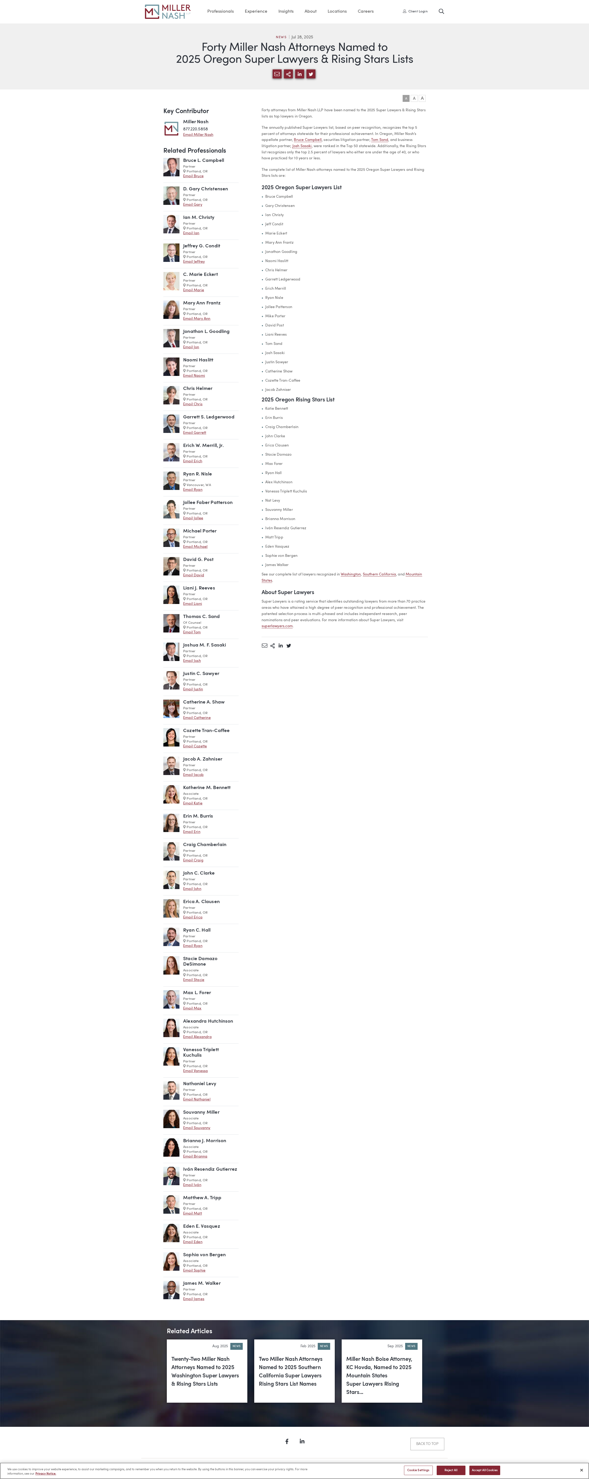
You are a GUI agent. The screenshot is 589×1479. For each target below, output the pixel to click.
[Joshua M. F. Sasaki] (171, 653)
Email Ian (191, 233)
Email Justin (193, 689)
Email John (192, 889)
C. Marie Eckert (200, 274)
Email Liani (192, 604)
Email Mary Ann (197, 319)
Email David (193, 575)
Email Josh (192, 661)
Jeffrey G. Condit (201, 246)
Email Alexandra (197, 1037)
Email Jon (191, 347)
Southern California (379, 574)
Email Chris (192, 404)
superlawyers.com (277, 626)
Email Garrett (194, 433)
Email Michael (195, 547)
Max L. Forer (197, 992)
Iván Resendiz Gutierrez (210, 1169)
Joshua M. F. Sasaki (204, 645)
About (311, 11)
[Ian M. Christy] (171, 225)
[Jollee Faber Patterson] (171, 510)
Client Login (416, 11)
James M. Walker (202, 1283)
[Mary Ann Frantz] (171, 310)
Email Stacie (193, 980)
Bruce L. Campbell (203, 160)
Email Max (192, 1008)
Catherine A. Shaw (204, 702)
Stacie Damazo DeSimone (200, 961)
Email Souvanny (197, 1128)
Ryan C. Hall (197, 930)
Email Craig (193, 860)
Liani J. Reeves (199, 588)
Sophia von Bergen (204, 1255)
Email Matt (192, 1214)
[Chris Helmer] (171, 396)
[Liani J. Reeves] (171, 596)
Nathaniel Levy (200, 1083)
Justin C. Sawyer (201, 673)
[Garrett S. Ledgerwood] (171, 425)
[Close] (582, 1470)
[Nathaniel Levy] (171, 1091)
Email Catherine (197, 718)
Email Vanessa (195, 1071)
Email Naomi (194, 376)
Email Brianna (195, 1157)
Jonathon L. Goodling (206, 331)
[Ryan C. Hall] (171, 938)
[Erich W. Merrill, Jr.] (171, 453)
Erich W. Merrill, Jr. (203, 445)
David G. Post (198, 559)
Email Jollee (193, 518)
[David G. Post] (171, 567)
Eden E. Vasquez (201, 1226)
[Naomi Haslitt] (171, 368)
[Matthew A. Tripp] (171, 1205)
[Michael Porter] (171, 539)
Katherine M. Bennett (207, 787)
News (281, 37)
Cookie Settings (418, 1470)
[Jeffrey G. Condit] (171, 253)
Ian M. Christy (199, 217)
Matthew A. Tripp (202, 1198)
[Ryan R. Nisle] (171, 482)
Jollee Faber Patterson (208, 502)
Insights (286, 11)
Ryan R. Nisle (197, 474)
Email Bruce (193, 176)
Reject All (451, 1470)
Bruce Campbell (308, 140)
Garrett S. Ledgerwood (208, 417)
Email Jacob (193, 775)
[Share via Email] (264, 645)
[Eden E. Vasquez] (171, 1234)
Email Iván (192, 1185)
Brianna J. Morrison (204, 1141)
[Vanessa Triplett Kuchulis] (171, 1060)
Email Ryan (192, 490)
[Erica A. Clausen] (171, 909)
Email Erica (192, 917)
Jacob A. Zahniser (202, 759)
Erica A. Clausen (201, 901)
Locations (337, 11)
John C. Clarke (199, 873)
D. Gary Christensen (205, 189)
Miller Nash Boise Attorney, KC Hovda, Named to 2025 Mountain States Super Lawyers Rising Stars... (379, 1376)
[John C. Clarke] (171, 881)
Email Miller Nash (198, 135)
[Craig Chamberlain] (171, 852)
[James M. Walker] (171, 1291)
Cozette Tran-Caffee (206, 730)
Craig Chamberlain (204, 844)
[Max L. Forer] (171, 1000)
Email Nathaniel (197, 1099)
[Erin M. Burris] (171, 824)
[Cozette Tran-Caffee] (171, 738)
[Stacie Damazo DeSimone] (171, 969)
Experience (256, 11)
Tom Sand (379, 140)
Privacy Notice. (45, 1474)
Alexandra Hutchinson (208, 1021)
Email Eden (192, 1242)
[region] (294, 1471)
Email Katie (192, 803)
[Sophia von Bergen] (171, 1262)
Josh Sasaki (302, 146)
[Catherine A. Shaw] (171, 710)
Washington (351, 574)
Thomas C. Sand (201, 616)
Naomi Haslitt (198, 360)
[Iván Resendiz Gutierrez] (171, 1177)
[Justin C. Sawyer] (171, 681)
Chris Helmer (197, 388)
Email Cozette (195, 746)
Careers (366, 11)
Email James (193, 1299)
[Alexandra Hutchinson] (171, 1029)
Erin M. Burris (198, 816)
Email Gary (192, 205)
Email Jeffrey (194, 262)
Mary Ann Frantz (202, 303)
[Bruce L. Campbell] (171, 168)
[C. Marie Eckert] (171, 282)
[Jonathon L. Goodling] (171, 339)
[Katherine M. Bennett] (171, 795)
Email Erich (192, 461)
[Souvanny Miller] (171, 1120)
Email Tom (192, 632)
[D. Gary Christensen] (171, 196)
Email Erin (191, 832)
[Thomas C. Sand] (171, 624)
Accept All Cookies (485, 1470)
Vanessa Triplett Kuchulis (201, 1052)
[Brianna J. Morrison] (171, 1148)
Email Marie (193, 290)
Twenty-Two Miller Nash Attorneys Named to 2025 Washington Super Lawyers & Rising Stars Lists (205, 1372)
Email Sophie (194, 1271)
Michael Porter (200, 531)
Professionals (220, 11)
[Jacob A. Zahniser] (171, 767)
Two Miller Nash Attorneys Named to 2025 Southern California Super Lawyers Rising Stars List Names (291, 1372)
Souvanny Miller (201, 1112)
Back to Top (427, 1444)
